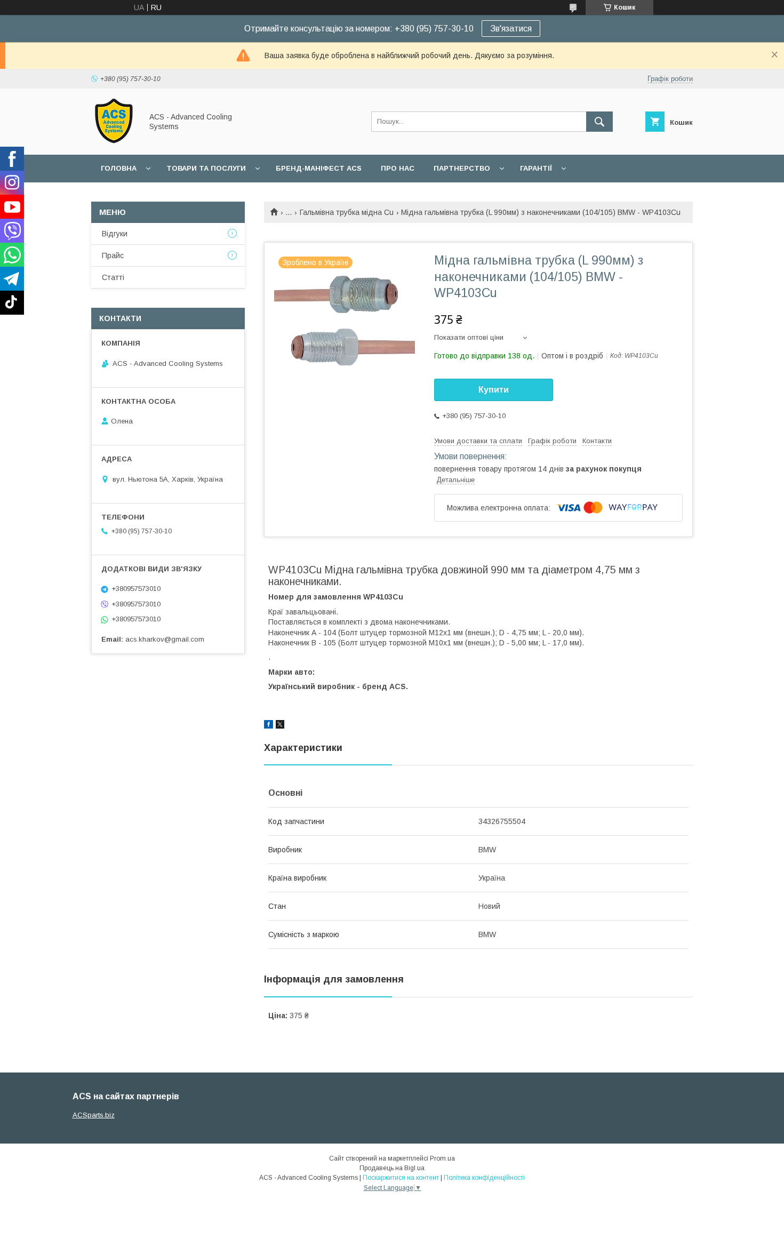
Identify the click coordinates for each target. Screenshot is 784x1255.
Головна (119, 168)
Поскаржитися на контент (401, 1177)
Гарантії (536, 168)
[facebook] (268, 726)
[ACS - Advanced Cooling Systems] (114, 141)
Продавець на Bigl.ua (392, 1168)
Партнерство (462, 168)
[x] (280, 726)
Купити (493, 389)
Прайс (113, 255)
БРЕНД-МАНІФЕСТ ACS (319, 168)
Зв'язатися (511, 28)
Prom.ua (442, 1158)
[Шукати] (599, 121)
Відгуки (114, 233)
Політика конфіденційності (484, 1177)
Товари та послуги (206, 168)
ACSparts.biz (94, 1115)
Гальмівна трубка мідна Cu (347, 212)
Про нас (397, 168)
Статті (113, 277)
